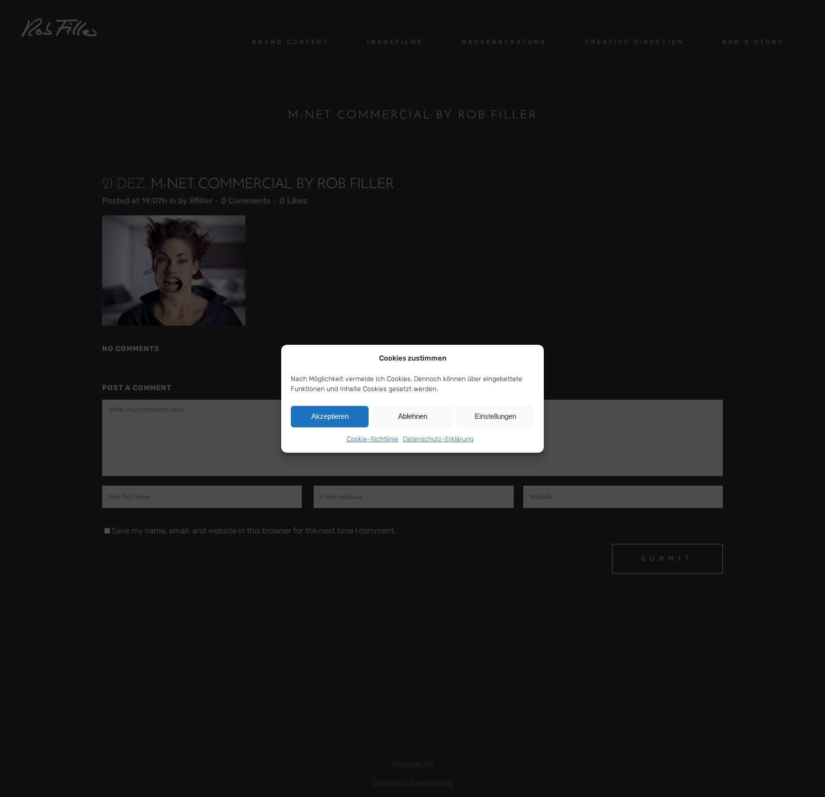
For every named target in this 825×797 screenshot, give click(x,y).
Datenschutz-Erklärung (438, 439)
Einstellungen (495, 416)
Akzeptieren (330, 416)
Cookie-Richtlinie (372, 439)
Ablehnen (412, 416)
